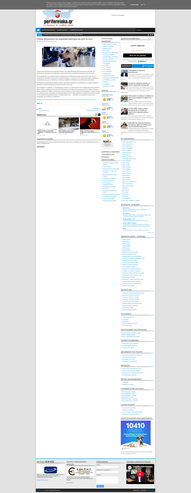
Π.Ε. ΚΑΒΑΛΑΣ (107, 67)
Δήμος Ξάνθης (126, 165)
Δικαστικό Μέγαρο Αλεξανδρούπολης (132, 303)
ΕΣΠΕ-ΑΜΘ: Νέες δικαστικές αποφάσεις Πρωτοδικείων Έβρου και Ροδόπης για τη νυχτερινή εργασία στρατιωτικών (139, 124)
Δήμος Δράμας (126, 177)
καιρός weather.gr (107, 148)
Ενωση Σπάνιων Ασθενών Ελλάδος (131, 269)
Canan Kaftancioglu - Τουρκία (129, 400)
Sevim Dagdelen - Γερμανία (128, 395)
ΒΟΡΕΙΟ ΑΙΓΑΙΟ (107, 48)
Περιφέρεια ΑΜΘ (126, 198)
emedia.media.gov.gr (42, 480)
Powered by (133, 61)
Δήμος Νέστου (126, 171)
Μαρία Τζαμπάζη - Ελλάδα (128, 392)
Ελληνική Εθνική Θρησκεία (129, 375)
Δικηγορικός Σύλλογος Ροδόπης (131, 295)
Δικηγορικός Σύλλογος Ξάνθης (130, 297)
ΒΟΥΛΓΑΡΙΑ (106, 50)
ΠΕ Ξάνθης (125, 192)
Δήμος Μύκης (126, 163)
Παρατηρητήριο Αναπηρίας (129, 260)
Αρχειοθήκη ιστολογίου (148, 66)
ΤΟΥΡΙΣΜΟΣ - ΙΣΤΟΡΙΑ (109, 80)
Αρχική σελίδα (38, 30)
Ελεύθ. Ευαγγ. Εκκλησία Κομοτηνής (131, 368)
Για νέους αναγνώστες (48, 30)
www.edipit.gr (70, 482)
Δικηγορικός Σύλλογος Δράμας (130, 301)
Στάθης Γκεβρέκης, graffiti (128, 334)
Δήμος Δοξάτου (126, 179)
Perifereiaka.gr (40, 490)
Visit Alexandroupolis (128, 317)
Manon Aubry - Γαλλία (127, 397)
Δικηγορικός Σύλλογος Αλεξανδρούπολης (133, 293)
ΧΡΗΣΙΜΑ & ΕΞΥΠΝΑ (46, 41)
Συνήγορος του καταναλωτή (129, 361)
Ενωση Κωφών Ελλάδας (128, 277)
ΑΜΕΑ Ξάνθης (126, 244)
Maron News (126, 208)
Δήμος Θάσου (126, 175)
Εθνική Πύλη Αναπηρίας (128, 285)
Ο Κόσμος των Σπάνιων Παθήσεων (131, 271)
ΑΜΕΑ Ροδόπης (126, 239)
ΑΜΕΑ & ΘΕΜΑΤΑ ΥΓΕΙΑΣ (110, 44)
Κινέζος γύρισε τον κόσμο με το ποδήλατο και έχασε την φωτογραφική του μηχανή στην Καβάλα (140, 97)
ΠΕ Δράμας (125, 196)
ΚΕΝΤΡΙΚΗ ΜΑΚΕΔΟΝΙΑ (109, 61)
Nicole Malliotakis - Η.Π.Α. (128, 393)
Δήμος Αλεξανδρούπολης (129, 142)
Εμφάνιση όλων (151, 232)
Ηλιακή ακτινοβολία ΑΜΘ (109, 200)
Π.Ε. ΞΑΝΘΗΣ (107, 69)
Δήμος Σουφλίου (126, 150)
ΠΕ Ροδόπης (125, 190)
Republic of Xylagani (128, 410)
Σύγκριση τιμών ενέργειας (129, 357)
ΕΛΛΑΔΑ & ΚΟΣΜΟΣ (108, 55)
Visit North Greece (127, 325)
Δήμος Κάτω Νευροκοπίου (129, 181)
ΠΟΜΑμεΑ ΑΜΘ (126, 250)
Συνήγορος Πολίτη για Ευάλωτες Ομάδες (133, 273)
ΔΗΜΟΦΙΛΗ (126, 66)
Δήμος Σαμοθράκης (127, 148)
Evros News (126, 213)
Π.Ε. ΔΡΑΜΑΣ (106, 63)
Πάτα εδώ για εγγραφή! (137, 55)
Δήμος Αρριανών (126, 152)
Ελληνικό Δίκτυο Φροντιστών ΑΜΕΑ (131, 256)
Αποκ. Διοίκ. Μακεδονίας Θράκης (131, 200)
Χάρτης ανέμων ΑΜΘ (108, 198)
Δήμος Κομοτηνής (127, 156)
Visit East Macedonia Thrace (130, 323)
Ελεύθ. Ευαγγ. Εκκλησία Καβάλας (131, 370)
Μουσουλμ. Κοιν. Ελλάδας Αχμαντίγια (132, 373)
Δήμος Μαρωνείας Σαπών (129, 158)
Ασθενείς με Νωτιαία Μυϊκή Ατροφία (131, 283)
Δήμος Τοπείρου (126, 167)
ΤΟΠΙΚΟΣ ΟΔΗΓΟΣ (62, 30)
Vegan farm (125, 382)
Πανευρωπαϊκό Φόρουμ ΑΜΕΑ (130, 262)
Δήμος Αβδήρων (126, 160)
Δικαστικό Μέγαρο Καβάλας (129, 309)
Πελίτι (124, 228)
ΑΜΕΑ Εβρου (125, 241)
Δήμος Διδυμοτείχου (127, 144)
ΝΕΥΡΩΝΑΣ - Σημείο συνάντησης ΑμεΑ (132, 279)
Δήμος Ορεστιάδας (127, 146)
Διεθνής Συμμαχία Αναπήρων (130, 264)
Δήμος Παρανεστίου (127, 183)
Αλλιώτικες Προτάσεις (128, 347)
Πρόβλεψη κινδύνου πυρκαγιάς (111, 194)
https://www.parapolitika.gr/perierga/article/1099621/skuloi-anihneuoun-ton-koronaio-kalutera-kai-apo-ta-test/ (66, 99)
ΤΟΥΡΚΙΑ (105, 82)
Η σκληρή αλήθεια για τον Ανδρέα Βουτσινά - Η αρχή (135, 220)
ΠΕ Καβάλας (125, 194)
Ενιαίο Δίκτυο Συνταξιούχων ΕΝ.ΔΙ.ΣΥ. (132, 355)
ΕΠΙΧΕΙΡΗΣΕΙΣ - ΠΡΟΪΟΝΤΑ (110, 57)
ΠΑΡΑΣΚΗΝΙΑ (107, 73)
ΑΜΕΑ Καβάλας (126, 246)
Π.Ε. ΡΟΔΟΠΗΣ (107, 71)
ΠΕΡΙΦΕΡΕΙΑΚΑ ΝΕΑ (109, 75)
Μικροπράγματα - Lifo (129, 219)
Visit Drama (125, 321)
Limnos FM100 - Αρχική (129, 223)
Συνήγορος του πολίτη (128, 359)
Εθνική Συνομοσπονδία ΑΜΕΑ (130, 252)
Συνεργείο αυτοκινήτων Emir (129, 345)
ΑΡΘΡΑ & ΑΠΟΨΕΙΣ (108, 46)
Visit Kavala (125, 319)
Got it (143, 4)
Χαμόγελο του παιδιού (128, 384)
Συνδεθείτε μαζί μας (76, 30)
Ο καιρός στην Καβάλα (109, 178)
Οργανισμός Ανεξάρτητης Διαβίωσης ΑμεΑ (133, 258)
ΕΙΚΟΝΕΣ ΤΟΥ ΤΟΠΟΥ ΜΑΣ (110, 52)
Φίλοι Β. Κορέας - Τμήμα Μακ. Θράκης (132, 412)
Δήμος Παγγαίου (126, 173)
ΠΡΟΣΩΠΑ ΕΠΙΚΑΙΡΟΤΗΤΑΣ (110, 78)
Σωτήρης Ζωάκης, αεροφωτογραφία (131, 333)
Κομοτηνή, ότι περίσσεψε (129, 408)
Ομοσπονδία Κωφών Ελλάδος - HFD (132, 275)
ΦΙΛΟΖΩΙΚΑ (106, 84)
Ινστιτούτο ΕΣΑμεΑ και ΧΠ (129, 254)
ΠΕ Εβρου (125, 188)
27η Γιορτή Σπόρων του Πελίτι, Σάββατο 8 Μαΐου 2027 (136, 230)
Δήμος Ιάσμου (126, 154)
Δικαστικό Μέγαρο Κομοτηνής (130, 305)
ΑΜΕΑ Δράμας (126, 248)
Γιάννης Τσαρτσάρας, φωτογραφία (130, 336)
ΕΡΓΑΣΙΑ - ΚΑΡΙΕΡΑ (108, 59)
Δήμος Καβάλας (126, 169)
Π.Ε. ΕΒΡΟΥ (106, 65)
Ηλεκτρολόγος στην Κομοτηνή (130, 343)
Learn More (134, 4)
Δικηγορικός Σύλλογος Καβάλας (130, 299)
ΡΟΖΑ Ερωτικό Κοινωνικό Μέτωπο (131, 414)
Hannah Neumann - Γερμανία (129, 399)
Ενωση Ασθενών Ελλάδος (129, 267)
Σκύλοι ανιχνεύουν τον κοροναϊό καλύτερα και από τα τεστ (64, 38)
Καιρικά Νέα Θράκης (108, 180)
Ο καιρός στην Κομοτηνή (109, 196)
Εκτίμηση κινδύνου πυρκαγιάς (111, 169)
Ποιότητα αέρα (107, 166)
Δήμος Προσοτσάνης (128, 186)
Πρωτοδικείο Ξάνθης (127, 307)
